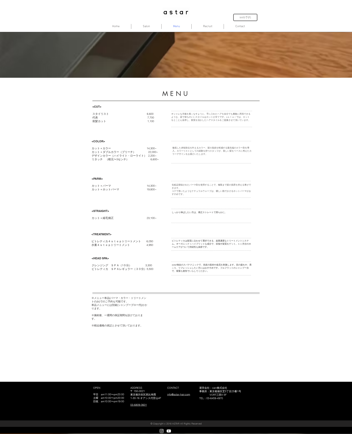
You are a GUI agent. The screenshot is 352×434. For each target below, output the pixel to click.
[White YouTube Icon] (168, 431)
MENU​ (176, 93)
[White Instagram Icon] (161, 431)
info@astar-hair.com (178, 394)
